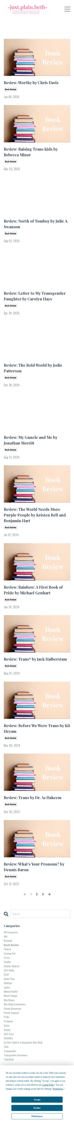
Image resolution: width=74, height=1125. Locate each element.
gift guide (9, 970)
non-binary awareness (15, 1004)
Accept (37, 1099)
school (7, 1030)
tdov (6, 1046)
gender (7, 962)
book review (10, 89)
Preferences (37, 1116)
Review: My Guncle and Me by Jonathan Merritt (30, 440)
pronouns (8, 1021)
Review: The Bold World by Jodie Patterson (33, 367)
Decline (37, 1108)
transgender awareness (16, 1055)
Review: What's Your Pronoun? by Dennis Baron (34, 866)
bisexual (8, 940)
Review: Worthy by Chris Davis (31, 82)
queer (7, 1025)
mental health (10, 991)
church (7, 949)
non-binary (9, 1000)
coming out (10, 953)
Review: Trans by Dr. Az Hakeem (32, 797)
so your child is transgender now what (23, 1042)
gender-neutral (11, 966)
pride (6, 1017)
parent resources (12, 1008)
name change (10, 996)
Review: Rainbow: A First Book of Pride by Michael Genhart (33, 589)
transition (9, 1059)
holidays (8, 983)
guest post (9, 979)
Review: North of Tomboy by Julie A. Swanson (36, 223)
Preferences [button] (58, 1089)
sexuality (8, 1038)
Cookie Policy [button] (48, 1085)
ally (5, 936)
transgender (10, 1051)
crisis (7, 957)
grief (6, 974)
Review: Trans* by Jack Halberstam (35, 659)
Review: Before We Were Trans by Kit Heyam (37, 728)
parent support (11, 1013)
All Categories (11, 932)
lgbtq (7, 987)
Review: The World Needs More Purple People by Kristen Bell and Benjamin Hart (35, 515)
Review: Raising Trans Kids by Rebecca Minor (31, 151)
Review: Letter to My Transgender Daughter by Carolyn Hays (35, 296)
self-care (9, 1034)
